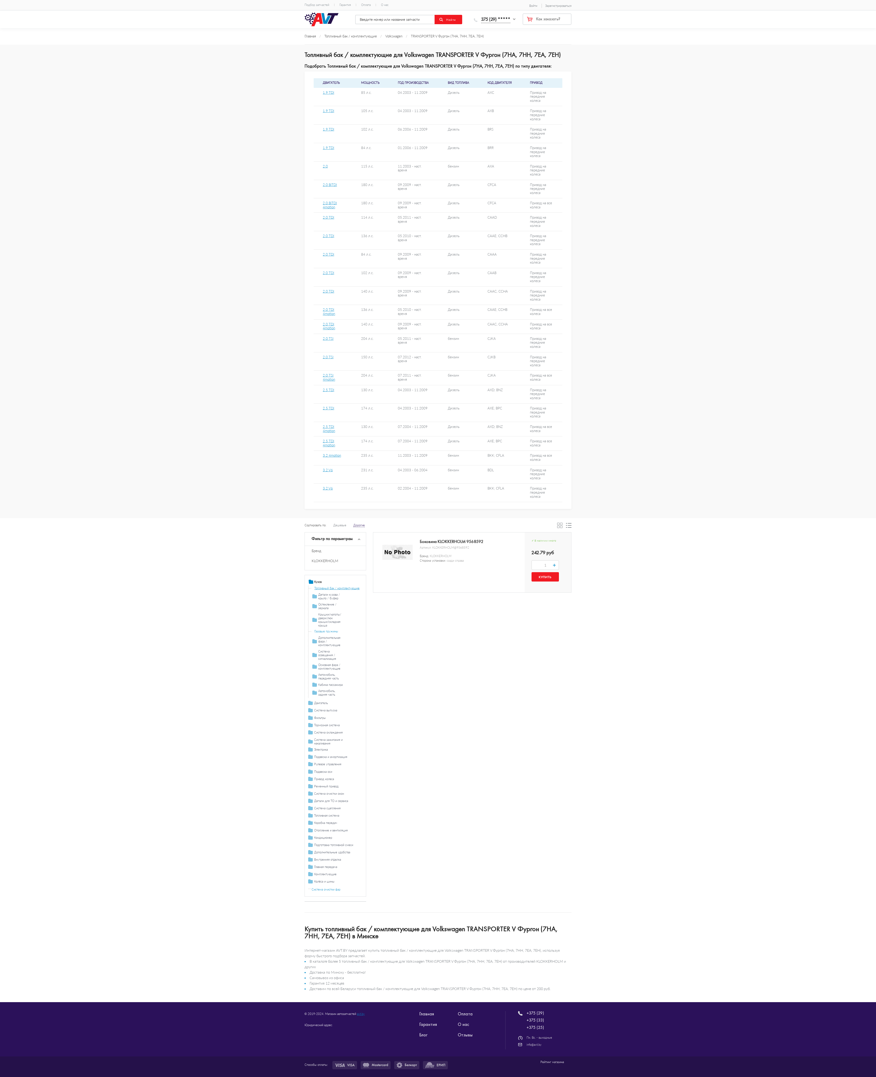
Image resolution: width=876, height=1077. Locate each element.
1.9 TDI (328, 92)
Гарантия (345, 5)
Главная (426, 1014)
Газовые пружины (326, 631)
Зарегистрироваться (558, 6)
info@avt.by (534, 1044)
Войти (533, 6)
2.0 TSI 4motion (329, 377)
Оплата (366, 5)
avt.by (361, 1014)
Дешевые (339, 525)
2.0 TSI (328, 339)
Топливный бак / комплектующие (337, 588)
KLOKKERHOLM (325, 560)
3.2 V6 (328, 470)
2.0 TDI (328, 217)
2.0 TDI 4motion (329, 312)
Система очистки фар (326, 889)
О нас (384, 5)
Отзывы (465, 1035)
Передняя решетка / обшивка (338, 635)
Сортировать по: (315, 525)
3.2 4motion (332, 455)
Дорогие (359, 525)
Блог (423, 1035)
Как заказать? (548, 19)
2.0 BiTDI (330, 185)
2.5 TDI (328, 390)
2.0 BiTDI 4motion (330, 205)
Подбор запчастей (317, 5)
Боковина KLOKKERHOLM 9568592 (451, 541)
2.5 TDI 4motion (329, 429)
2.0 (325, 166)
